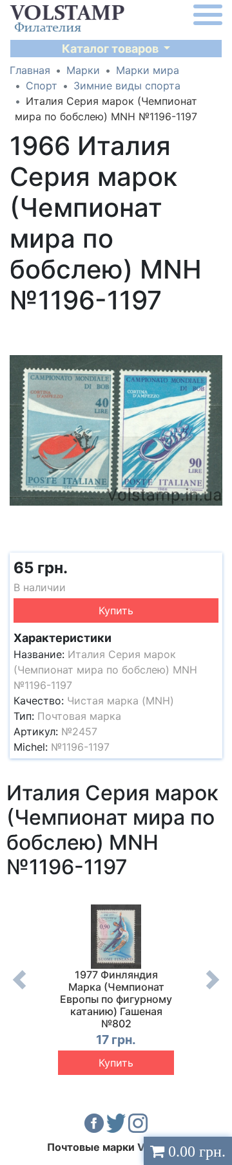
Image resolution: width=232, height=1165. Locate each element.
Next (212, 989)
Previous (19, 989)
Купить (116, 610)
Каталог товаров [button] (111, 48)
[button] (210, 332)
